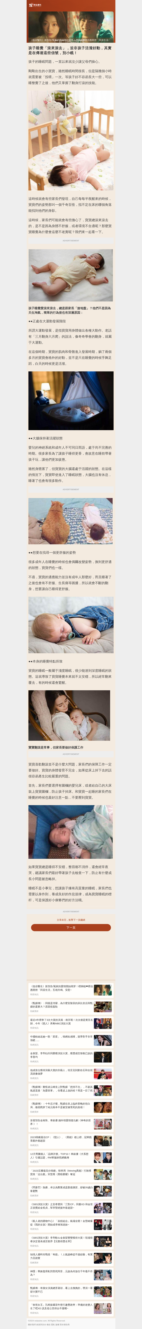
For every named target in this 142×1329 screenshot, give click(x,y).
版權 (57, 1324)
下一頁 (71, 927)
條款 (48, 1324)
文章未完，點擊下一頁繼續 (71, 920)
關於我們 (32, 1324)
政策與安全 (41, 1324)
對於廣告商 (65, 1324)
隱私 (53, 1324)
